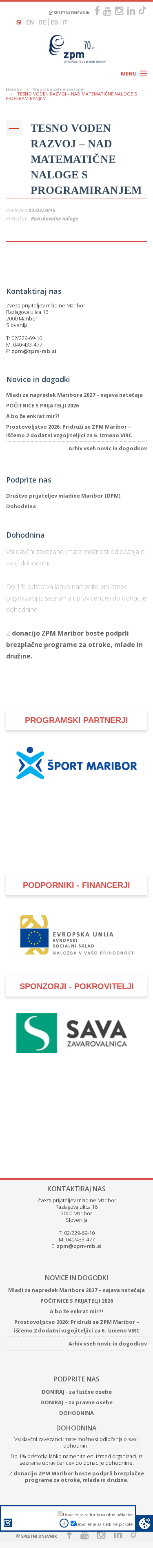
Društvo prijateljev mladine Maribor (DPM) (63, 495)
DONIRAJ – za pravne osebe (76, 1402)
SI (19, 22)
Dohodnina (21, 506)
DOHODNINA (76, 1413)
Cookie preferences (144, 1523)
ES (54, 22)
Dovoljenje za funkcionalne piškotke (98, 1514)
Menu (129, 73)
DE (42, 22)
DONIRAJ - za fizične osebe (77, 1391)
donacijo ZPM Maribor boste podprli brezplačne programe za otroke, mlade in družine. (74, 645)
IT (65, 22)
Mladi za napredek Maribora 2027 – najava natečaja (74, 394)
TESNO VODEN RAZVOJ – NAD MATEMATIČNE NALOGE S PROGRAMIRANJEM (86, 159)
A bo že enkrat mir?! (33, 416)
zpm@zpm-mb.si (33, 351)
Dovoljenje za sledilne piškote (104, 1524)
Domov (14, 89)
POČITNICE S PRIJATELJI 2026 (42, 405)
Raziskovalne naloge (58, 89)
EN (30, 22)
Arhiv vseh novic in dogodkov (108, 448)
